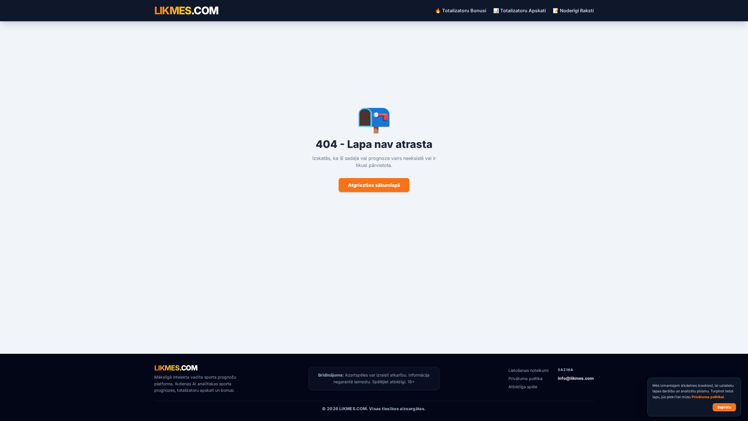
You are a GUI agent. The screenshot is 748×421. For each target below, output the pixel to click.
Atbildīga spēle (522, 386)
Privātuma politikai (708, 397)
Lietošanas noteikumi (528, 370)
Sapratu (724, 407)
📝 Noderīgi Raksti (573, 10)
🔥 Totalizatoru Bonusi (460, 10)
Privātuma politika (525, 378)
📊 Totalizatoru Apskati (519, 10)
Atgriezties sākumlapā (374, 185)
